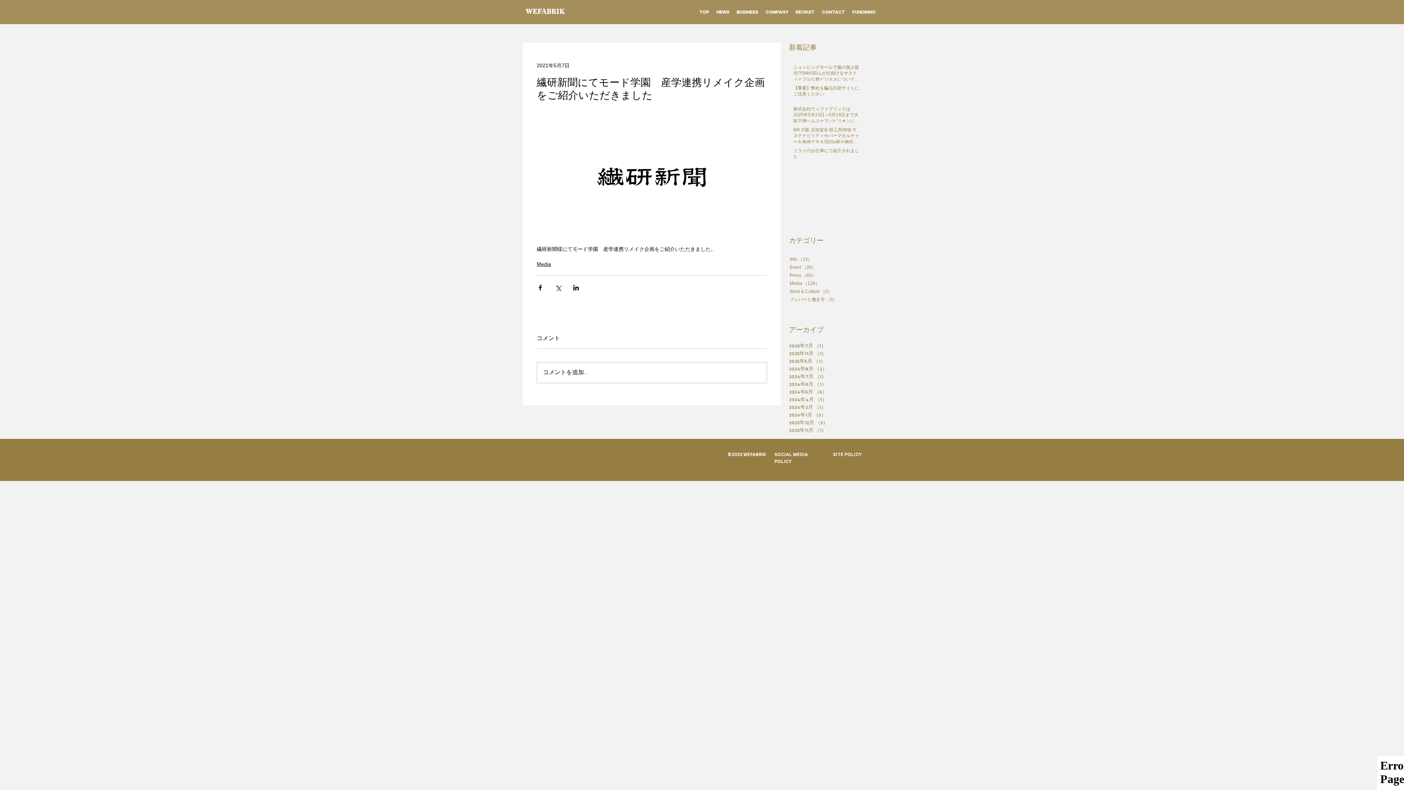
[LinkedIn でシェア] (576, 287)
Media (544, 264)
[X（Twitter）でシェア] (558, 287)
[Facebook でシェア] (540, 287)
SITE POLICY (847, 455)
